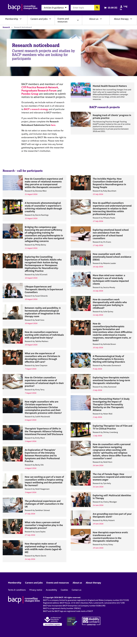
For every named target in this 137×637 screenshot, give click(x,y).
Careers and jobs (39, 18)
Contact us (76, 590)
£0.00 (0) (112, 7)
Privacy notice (35, 590)
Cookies (64, 590)
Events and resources (63, 20)
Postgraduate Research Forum (39, 90)
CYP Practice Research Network (39, 87)
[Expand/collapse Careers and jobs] (50, 18)
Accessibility (51, 590)
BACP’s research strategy (36, 109)
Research (6, 27)
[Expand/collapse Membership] (20, 18)
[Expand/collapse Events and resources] (77, 20)
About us (93, 18)
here (53, 125)
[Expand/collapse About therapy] (131, 18)
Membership (11, 18)
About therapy (121, 18)
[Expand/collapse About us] (100, 18)
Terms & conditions (17, 590)
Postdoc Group (29, 93)
